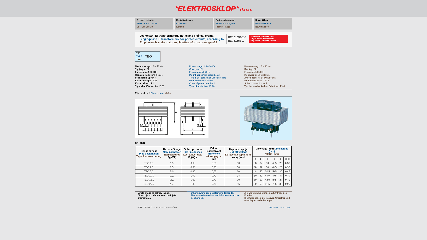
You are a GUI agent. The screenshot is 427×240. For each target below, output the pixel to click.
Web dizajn (273, 207)
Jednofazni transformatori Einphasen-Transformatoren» (263, 39)
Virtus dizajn (285, 207)
